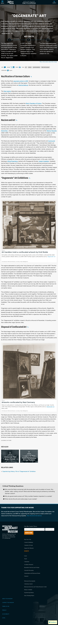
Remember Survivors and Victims (31, 567)
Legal (3, 617)
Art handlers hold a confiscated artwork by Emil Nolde (25, 252)
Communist (51, 141)
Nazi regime (7, 91)
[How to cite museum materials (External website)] (5, 67)
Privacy (4, 610)
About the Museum (7, 598)
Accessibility (5, 614)
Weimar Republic (52, 131)
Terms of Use (5, 606)
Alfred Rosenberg (12, 161)
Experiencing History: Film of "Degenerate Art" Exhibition (19, 471)
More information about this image (48, 61)
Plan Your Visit (27, 539)
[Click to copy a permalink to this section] (31, 76)
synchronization (36, 67)
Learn (25, 555)
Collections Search (28, 583)
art (26, 67)
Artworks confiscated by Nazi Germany (18, 402)
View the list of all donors (34, 515)
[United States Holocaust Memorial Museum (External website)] (10, 2)
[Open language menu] (8, 70)
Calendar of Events (28, 545)
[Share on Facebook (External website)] (13, 67)
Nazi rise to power (45, 67)
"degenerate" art (51, 256)
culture (29, 67)
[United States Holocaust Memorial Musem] (10, 529)
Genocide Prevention (29, 570)
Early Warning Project (29, 595)
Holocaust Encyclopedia (29, 581)
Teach (25, 558)
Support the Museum (29, 548)
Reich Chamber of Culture (33, 103)
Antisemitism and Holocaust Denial (32, 573)
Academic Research (28, 564)
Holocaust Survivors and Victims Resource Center (35, 586)
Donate (26, 551)
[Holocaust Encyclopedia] (29, 2)
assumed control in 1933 (21, 81)
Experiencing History (29, 592)
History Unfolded (28, 589)
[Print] (20, 67)
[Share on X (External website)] (11, 67)
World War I (4, 131)
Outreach (26, 576)
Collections (26, 561)
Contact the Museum (8, 602)
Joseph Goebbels (44, 161)
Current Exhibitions (28, 542)
